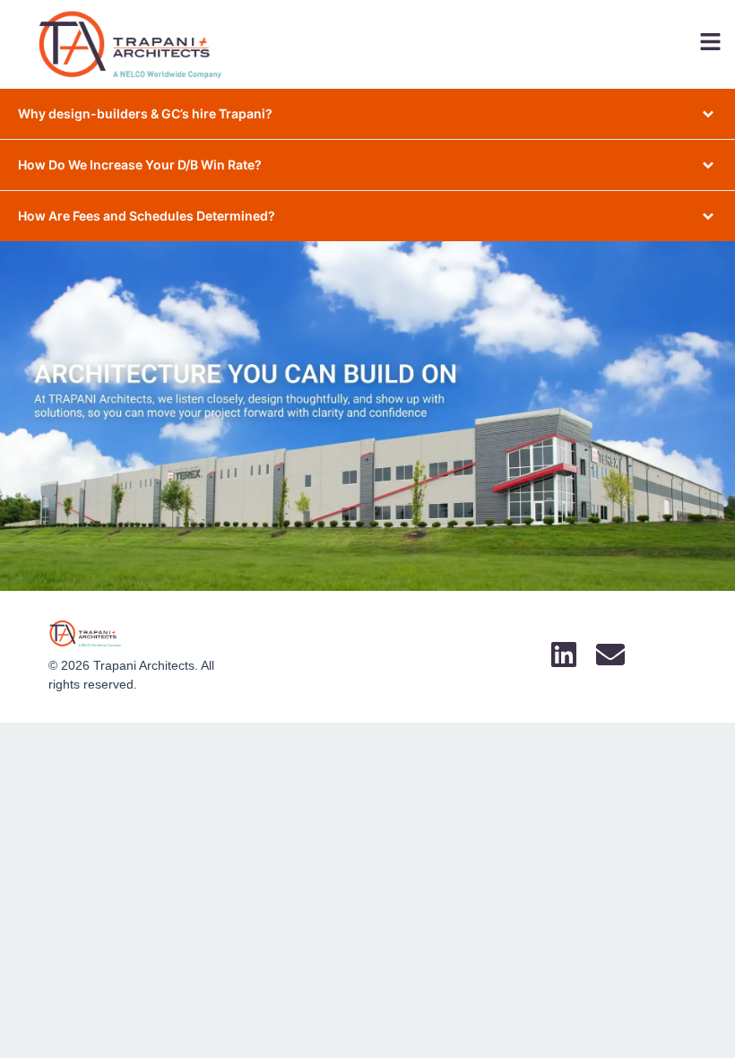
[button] (475, 44)
